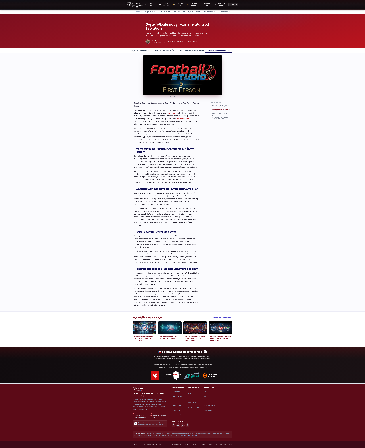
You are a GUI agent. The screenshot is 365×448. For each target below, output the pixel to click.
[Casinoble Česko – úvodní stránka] (135, 4)
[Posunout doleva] (132, 50)
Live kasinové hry (183, 119)
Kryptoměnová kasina (211, 12)
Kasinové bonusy (177, 396)
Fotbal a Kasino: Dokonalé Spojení (192, 50)
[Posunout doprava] (231, 12)
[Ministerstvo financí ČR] (155, 376)
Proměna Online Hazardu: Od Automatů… (136, 50)
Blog (151, 20)
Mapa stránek (208, 410)
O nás (189, 393)
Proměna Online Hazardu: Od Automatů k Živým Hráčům (220, 106)
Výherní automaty (194, 12)
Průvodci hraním (177, 415)
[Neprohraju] (173, 376)
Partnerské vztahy (193, 407)
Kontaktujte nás (192, 402)
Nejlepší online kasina (151, 12)
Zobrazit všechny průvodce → (222, 318)
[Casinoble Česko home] (138, 388)
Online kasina (176, 391)
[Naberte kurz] (192, 376)
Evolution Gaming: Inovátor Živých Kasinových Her (221, 110)
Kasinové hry (176, 401)
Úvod (146, 20)
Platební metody (177, 405)
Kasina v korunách (179, 12)
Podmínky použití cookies (206, 444)
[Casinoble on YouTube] (178, 425)
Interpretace (219, 444)
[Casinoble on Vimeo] (183, 425)
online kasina (173, 113)
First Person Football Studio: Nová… (219, 50)
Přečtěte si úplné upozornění (189, 435)
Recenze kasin (176, 410)
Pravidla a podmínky (176, 444)
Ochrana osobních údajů (191, 444)
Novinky (190, 398)
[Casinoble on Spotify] (187, 425)
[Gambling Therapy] (210, 376)
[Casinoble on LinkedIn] (173, 425)
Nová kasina (165, 12)
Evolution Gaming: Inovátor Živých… (165, 50)
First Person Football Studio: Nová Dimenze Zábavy (220, 118)
